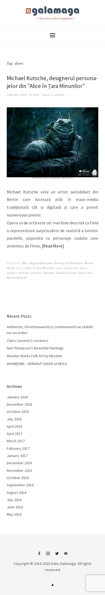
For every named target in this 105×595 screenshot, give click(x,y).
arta (58, 268)
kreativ (72, 273)
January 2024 (17, 397)
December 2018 (19, 404)
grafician (36, 273)
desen (83, 268)
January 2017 (17, 455)
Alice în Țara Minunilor (40, 268)
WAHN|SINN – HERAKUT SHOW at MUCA (37, 363)
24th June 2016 (16, 95)
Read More (52, 246)
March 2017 (16, 440)
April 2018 (14, 426)
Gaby (36, 95)
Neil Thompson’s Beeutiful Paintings (35, 348)
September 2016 (20, 485)
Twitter (57, 555)
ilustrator (61, 273)
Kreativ (89, 263)
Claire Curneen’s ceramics (27, 340)
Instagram (48, 555)
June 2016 (15, 507)
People (11, 268)
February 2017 (18, 448)
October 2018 (18, 411)
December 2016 (19, 463)
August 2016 (16, 492)
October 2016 (18, 477)
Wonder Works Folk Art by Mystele (34, 355)
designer (12, 273)
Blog (25, 263)
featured (24, 273)
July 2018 (14, 419)
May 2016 (14, 514)
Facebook (39, 555)
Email (66, 555)
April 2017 (14, 433)
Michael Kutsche (17, 277)
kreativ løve (85, 273)
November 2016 (19, 470)
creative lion (70, 268)
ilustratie (48, 273)
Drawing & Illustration (68, 263)
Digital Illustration (41, 263)
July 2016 (14, 499)
